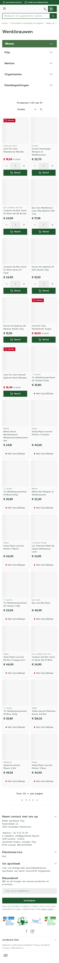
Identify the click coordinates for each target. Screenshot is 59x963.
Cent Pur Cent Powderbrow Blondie (13, 150)
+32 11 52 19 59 (20, 833)
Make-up (50, 23)
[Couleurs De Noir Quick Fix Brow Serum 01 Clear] (15, 251)
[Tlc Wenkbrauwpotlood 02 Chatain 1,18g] (15, 584)
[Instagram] (32, 931)
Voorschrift (31, 871)
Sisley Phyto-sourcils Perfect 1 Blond (13, 547)
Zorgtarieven (44, 871)
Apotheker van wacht (13, 871)
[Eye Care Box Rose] (44, 584)
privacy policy (47, 909)
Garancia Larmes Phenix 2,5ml (11, 767)
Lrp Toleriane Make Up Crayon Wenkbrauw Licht (43, 548)
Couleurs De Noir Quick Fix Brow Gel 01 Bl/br (43, 658)
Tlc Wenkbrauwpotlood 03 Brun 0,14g (14, 713)
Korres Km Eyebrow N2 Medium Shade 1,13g (14, 327)
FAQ (4, 856)
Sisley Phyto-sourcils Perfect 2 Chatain (42, 433)
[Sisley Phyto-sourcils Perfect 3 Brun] (44, 747)
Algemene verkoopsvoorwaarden (17, 945)
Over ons (7, 868)
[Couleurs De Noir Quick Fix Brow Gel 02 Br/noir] (15, 192)
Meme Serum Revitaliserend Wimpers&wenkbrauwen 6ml (15, 436)
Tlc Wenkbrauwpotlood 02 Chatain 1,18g (14, 604)
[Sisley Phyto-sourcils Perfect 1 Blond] (15, 527)
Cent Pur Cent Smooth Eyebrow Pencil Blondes (15, 376)
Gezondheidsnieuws (36, 868)
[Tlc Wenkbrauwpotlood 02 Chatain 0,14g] (44, 359)
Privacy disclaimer (41, 945)
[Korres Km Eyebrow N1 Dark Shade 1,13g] (44, 251)
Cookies (6, 948)
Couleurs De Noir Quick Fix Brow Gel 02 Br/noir (14, 212)
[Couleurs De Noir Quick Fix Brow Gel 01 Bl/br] (44, 639)
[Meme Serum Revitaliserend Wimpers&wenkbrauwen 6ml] (15, 413)
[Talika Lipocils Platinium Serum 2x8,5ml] (44, 693)
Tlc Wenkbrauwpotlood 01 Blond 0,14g (14, 493)
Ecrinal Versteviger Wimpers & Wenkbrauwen (41, 151)
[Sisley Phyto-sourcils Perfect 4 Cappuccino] (15, 639)
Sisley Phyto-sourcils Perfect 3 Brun (42, 767)
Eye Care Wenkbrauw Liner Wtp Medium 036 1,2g (43, 210)
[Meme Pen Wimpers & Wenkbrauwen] (44, 473)
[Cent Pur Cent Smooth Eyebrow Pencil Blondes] (15, 359)
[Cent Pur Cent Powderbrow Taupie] (44, 310)
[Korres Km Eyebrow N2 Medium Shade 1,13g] (15, 310)
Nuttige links (18, 868)
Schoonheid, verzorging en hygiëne (27, 23)
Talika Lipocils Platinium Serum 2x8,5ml (44, 713)
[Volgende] (36, 800)
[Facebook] (27, 931)
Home (5, 23)
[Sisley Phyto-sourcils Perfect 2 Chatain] (44, 413)
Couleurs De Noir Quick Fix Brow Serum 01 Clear (14, 269)
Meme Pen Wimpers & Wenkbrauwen (43, 493)
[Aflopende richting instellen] (41, 109)
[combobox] (26, 16)
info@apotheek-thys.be (27, 836)
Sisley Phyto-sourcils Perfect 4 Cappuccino (14, 658)
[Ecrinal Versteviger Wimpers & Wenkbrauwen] (44, 130)
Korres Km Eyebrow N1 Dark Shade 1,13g (43, 268)
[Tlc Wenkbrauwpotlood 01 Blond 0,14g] (15, 473)
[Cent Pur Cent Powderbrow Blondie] (15, 130)
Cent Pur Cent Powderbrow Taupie (41, 327)
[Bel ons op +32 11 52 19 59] (45, 9)
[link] (23, 800)
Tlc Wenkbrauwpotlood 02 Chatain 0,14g (43, 379)
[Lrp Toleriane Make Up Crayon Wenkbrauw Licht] (44, 527)
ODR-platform (17, 948)
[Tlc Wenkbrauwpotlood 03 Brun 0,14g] (15, 693)
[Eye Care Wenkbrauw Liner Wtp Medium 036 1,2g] (44, 192)
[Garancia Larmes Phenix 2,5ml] (15, 747)
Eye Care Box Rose (41, 602)
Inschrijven (29, 900)
